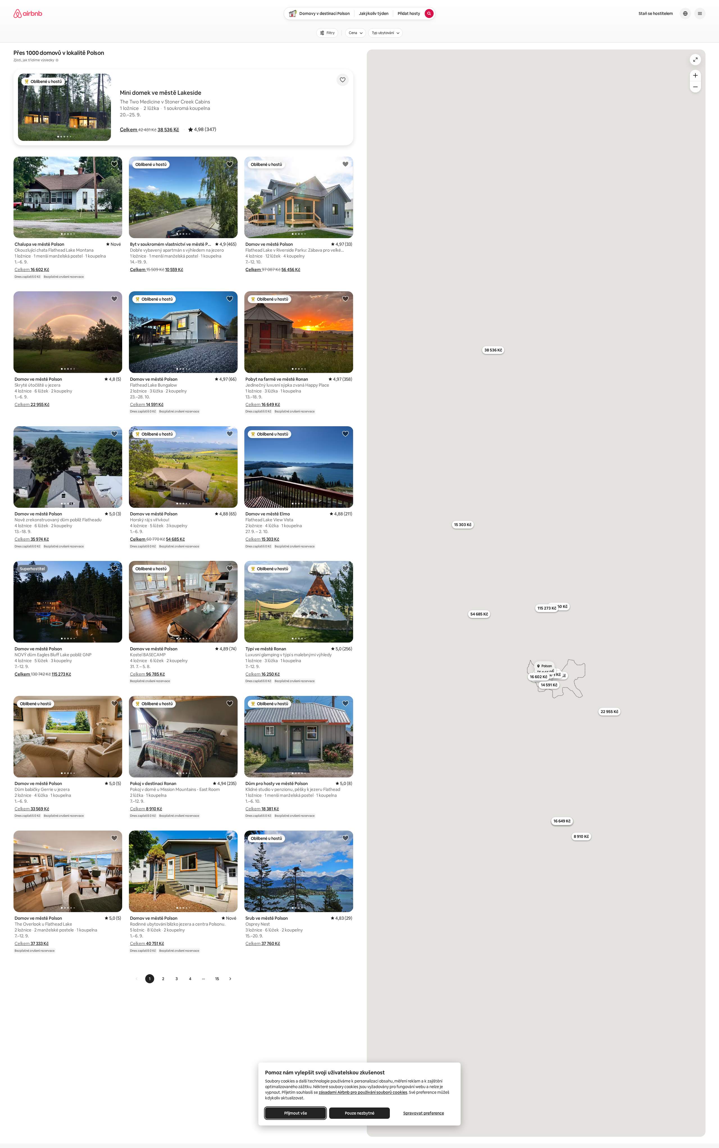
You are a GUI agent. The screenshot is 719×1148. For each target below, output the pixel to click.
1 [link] (150, 978)
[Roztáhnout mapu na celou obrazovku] (695, 59)
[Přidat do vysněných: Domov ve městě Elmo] (345, 433)
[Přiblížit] (695, 75)
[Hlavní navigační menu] (700, 13)
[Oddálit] (695, 87)
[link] (136, 978)
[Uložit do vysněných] (342, 80)
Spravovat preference (423, 1113)
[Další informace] (57, 60)
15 (217, 978)
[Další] (230, 978)
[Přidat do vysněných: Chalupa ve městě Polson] (114, 163)
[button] (129, 130)
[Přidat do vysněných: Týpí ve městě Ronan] (345, 568)
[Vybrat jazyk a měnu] (685, 13)
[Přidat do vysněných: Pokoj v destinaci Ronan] (229, 703)
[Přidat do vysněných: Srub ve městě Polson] (345, 837)
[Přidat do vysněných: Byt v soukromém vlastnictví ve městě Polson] (229, 163)
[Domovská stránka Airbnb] (27, 13)
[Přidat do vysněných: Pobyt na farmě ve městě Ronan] (345, 298)
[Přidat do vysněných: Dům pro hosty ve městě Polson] (345, 703)
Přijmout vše (295, 1113)
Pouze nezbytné (359, 1113)
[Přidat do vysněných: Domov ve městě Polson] (345, 163)
